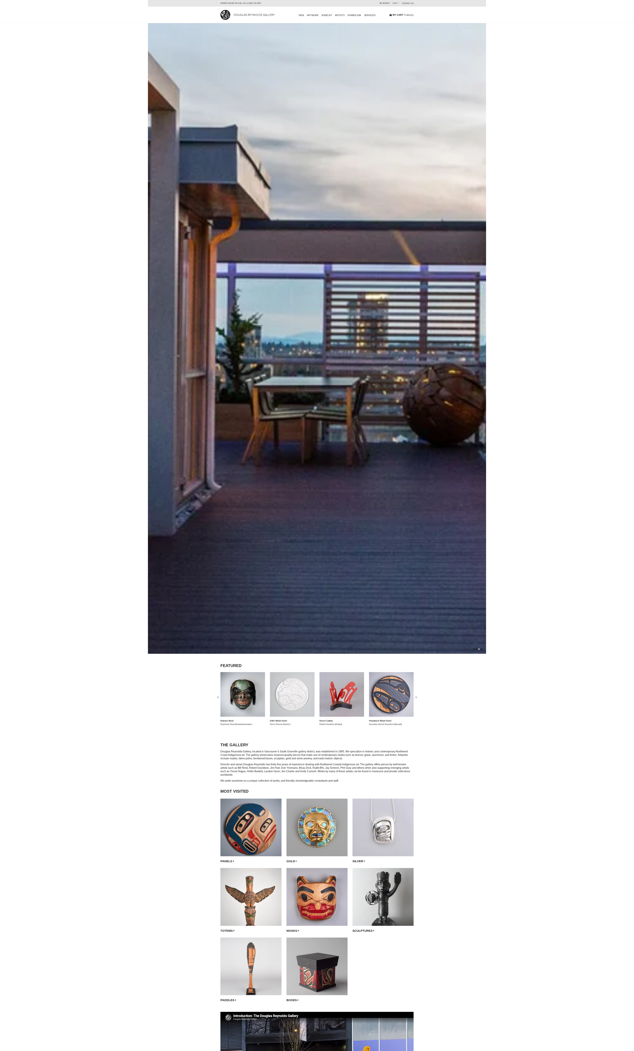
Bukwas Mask (227, 721)
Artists (340, 15)
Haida (338, 724)
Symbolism (354, 15)
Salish (287, 724)
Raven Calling (326, 721)
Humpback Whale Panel (380, 721)
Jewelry (326, 15)
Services (369, 15)
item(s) (403, 15)
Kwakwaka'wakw (244, 724)
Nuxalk (398, 724)
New (301, 15)
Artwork (312, 15)
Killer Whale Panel (278, 721)
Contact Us (408, 3)
